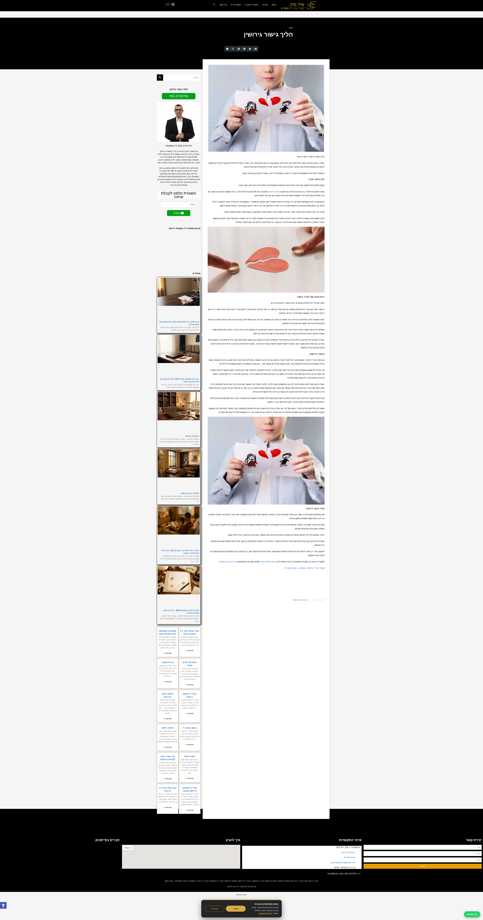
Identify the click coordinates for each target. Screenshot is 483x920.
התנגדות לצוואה (192, 436)
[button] (255, 49)
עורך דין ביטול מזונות (227, 562)
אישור (235, 908)
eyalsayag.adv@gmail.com (343, 862)
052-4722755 (350, 874)
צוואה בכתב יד (190, 728)
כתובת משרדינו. (290, 568)
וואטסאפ (470, 914)
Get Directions (348, 852)
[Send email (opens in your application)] (167, 4)
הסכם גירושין (274, 192)
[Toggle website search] (214, 4)
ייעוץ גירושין (189, 756)
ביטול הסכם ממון (268, 562)
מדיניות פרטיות (265, 913)
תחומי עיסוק (168, 728)
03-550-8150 (349, 857)
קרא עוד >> (189, 650)
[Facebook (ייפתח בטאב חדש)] (173, 4)
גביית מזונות (167, 662)
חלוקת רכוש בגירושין (190, 493)
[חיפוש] (160, 77)
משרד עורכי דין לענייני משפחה (312, 568)
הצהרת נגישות (241, 894)
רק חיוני (214, 908)
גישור (291, 28)
